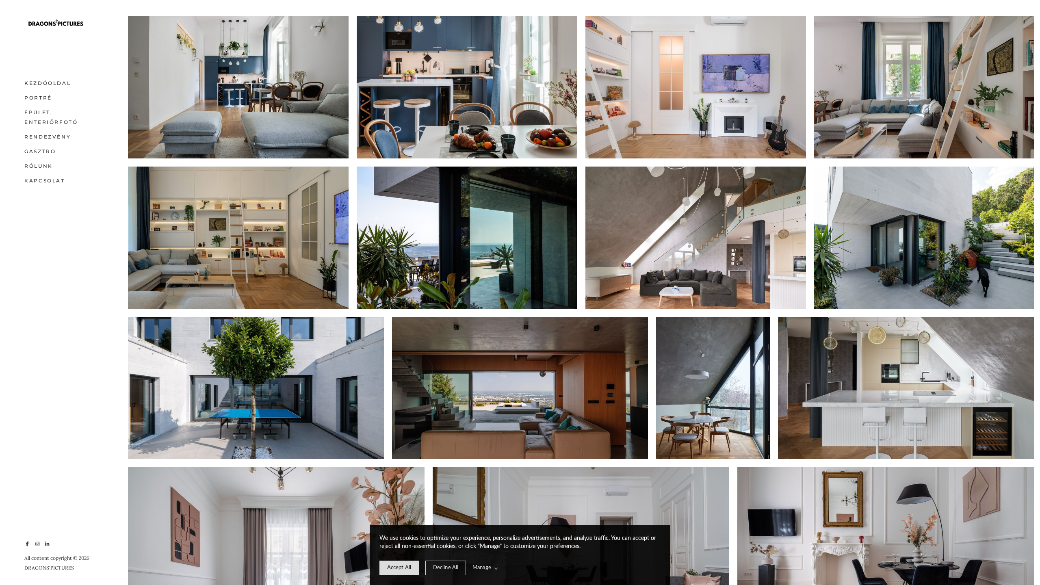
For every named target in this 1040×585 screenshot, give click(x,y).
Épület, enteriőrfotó (51, 117)
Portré (38, 98)
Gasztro (40, 151)
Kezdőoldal (47, 83)
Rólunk (38, 166)
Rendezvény (47, 137)
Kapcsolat (44, 181)
